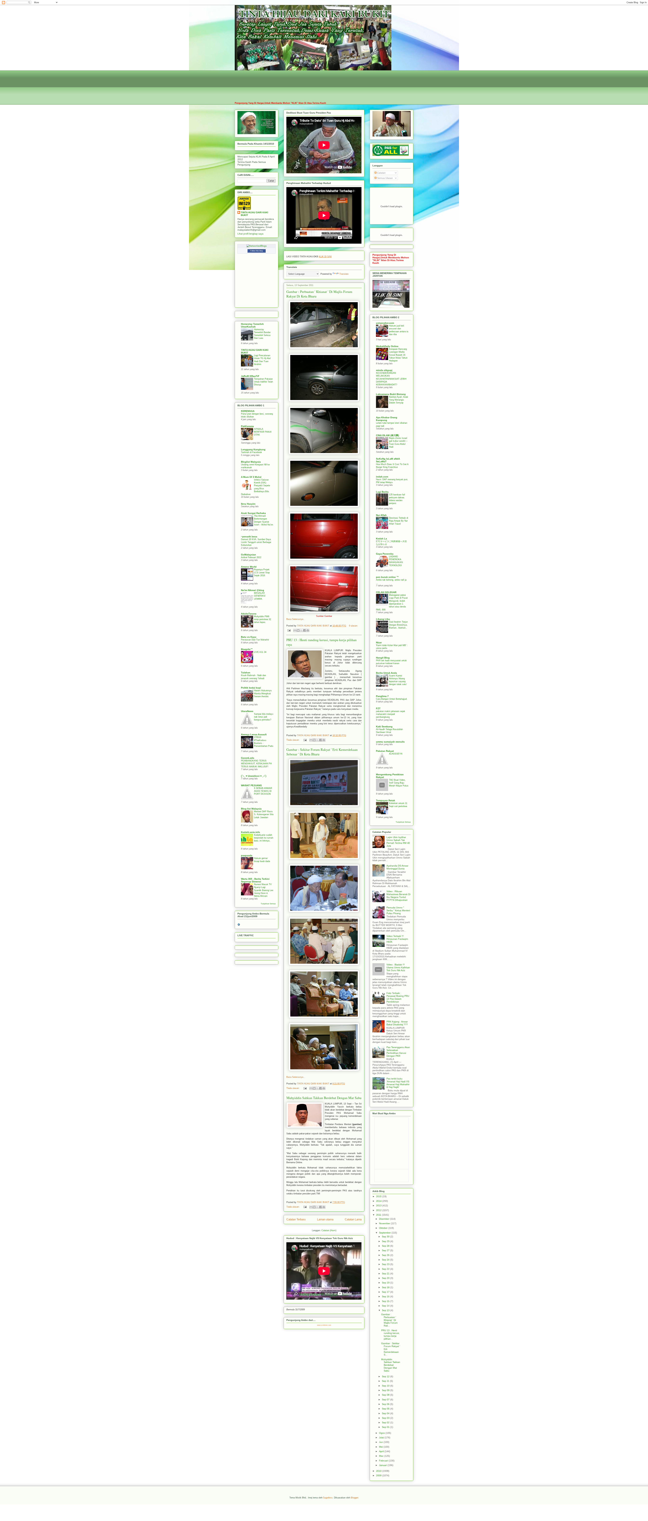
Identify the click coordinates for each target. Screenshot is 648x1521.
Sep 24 (386, 1259)
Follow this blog (256, 251)
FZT (378, 708)
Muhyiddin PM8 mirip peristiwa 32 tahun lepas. (262, 619)
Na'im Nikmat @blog (252, 590)
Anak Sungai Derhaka (253, 513)
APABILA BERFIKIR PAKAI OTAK (263, 432)
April (381, 1451)
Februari (384, 1460)
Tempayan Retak (385, 800)
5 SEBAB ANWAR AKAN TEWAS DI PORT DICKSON (263, 791)
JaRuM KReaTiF (250, 376)
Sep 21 (386, 1273)
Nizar (379, 642)
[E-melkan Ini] (295, 630)
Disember (384, 1218)
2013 (379, 1205)
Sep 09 (386, 1390)
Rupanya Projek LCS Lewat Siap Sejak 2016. (262, 572)
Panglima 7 (382, 696)
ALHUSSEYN (395, 753)
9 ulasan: (353, 625)
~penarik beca (249, 536)
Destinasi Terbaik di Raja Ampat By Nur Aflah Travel (398, 521)
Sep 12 (386, 1376)
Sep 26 (386, 1255)
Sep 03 (386, 1418)
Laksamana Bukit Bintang (391, 394)
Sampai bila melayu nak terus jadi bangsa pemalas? (263, 717)
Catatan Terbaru (296, 1219)
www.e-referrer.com (324, 1325)
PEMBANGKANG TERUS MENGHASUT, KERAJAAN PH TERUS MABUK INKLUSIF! (256, 763)
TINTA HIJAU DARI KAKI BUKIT (254, 213)
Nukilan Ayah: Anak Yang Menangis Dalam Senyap (398, 400)
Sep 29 (386, 1241)
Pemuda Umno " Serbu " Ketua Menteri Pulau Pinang (398, 910)
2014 (379, 1201)
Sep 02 (386, 1422)
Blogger (354, 1497)
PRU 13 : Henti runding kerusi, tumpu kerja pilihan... (390, 1334)
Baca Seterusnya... (295, 619)
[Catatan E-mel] (288, 630)
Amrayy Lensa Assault (254, 734)
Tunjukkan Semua (268, 904)
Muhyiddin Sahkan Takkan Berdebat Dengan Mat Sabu (323, 1097)
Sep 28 (386, 1245)
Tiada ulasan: (293, 740)
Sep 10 (386, 1385)
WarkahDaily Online (387, 346)
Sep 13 (386, 1310)
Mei (381, 1446)
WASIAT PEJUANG (251, 785)
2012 (379, 1210)
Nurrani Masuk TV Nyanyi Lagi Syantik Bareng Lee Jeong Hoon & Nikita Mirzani (263, 890)
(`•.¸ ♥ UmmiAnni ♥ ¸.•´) (253, 776)
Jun (381, 1442)
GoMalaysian (248, 554)
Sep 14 (386, 1305)
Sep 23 (386, 1264)
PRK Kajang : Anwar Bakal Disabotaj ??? (397, 1023)
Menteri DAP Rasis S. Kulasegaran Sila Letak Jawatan (263, 814)
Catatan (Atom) (328, 1230)
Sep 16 (386, 1296)
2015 (379, 1196)
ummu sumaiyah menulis (390, 741)
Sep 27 (386, 1250)
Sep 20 (386, 1278)
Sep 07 (386, 1399)
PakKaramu (247, 426)
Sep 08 (386, 1394)
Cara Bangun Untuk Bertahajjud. (391, 699)
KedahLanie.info (250, 832)
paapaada (246, 855)
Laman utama (325, 1219)
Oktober (383, 1228)
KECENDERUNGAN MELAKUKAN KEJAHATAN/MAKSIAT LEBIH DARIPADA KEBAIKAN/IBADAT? (391, 379)
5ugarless (328, 1497)
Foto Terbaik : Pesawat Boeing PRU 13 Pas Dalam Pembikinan (397, 997)
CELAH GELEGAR (386, 592)
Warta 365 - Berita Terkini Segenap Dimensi (255, 880)
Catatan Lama (353, 1219)
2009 (379, 1475)
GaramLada (247, 758)
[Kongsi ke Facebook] (304, 630)
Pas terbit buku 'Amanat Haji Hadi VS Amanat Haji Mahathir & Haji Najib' (398, 1082)
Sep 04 (386, 1413)
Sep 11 (386, 1381)
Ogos (382, 1433)
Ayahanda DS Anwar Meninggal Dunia (397, 867)
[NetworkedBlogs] (257, 245)
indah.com (382, 476)
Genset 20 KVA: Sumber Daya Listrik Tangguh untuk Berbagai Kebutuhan (256, 542)
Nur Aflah (381, 515)
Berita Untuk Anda (386, 673)
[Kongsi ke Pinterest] (307, 630)
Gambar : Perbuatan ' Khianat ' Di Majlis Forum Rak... (389, 1320)
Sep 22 (386, 1269)
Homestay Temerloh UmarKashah (252, 325)
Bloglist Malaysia (251, 461)
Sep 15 (386, 1301)
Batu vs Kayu (248, 637)
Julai (382, 1437)
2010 (379, 1471)
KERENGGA (247, 411)
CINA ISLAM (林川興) (387, 435)
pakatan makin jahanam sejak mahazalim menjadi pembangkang (390, 714)
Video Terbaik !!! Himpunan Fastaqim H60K (397, 939)
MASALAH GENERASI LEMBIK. (259, 596)
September (385, 1232)
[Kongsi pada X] (301, 630)
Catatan (381, 172)
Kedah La (381, 538)
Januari (383, 1465)
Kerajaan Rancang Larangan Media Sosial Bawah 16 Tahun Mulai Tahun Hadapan (398, 355)
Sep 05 (386, 1408)
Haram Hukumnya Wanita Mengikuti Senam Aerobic (263, 693)
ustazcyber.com (385, 323)
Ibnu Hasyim (248, 503)
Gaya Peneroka (384, 553)
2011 (379, 1214)
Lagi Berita (382, 491)
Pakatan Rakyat (385, 751)
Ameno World (248, 566)
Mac (381, 1456)
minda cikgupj (384, 370)
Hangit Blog (383, 657)
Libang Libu (383, 619)
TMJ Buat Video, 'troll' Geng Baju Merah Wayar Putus (398, 783)
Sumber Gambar (324, 616)
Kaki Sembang (384, 726)
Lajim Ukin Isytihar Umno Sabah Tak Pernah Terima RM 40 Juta (398, 841)
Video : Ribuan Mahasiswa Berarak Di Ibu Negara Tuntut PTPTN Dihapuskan (398, 895)
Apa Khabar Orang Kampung (386, 418)
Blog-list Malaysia (251, 808)
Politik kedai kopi (251, 687)
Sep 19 (386, 1282)
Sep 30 (386, 1236)
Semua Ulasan (384, 178)
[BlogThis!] (298, 630)
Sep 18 (386, 1287)
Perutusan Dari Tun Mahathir (255, 639)
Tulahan (245, 672)
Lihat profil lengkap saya (250, 233)
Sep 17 (386, 1292)
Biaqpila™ (247, 649)
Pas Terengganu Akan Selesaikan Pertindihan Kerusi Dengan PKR (398, 1051)
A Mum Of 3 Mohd (251, 477)
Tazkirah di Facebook (251, 452)
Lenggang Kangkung (253, 449)
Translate (343, 274)
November (385, 1223)
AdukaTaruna (248, 613)
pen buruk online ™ (387, 577)
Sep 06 (386, 1404)
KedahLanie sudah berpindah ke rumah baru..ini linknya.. (263, 838)
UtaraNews (247, 711)
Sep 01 (386, 1427)
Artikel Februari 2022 (251, 557)
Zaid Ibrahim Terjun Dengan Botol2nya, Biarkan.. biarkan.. (398, 625)
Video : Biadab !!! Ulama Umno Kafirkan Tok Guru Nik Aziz (398, 967)
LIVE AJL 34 (260, 652)
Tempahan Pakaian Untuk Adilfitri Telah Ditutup (263, 382)
